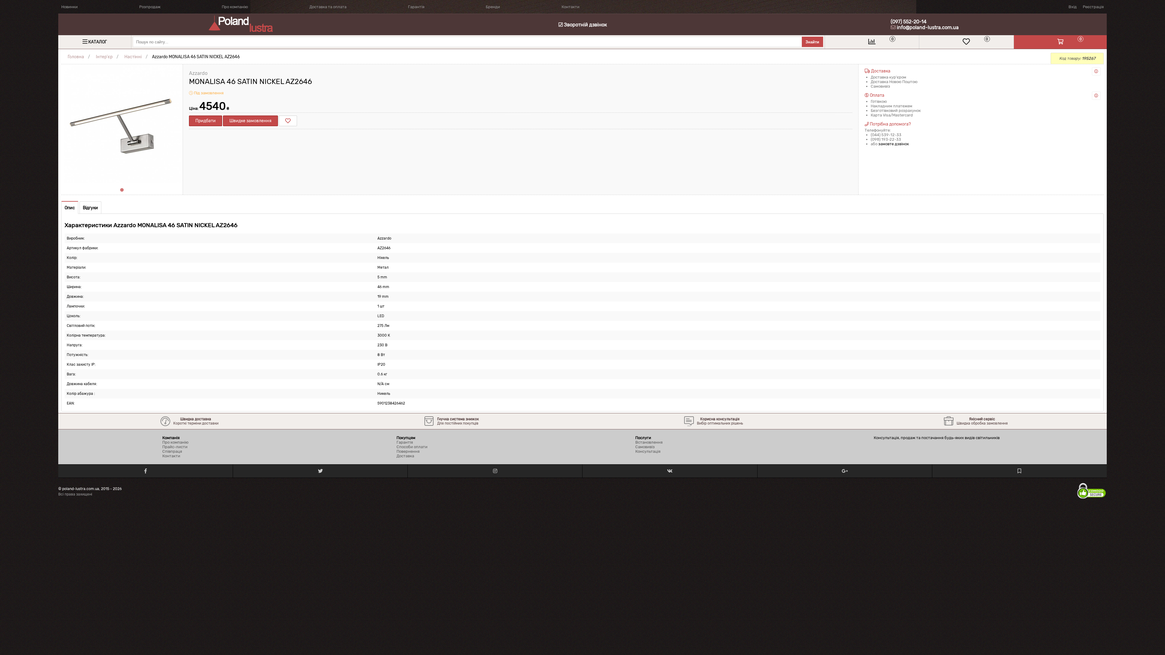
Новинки (69, 7)
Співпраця (172, 451)
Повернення (408, 451)
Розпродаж (149, 7)
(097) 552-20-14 (909, 22)
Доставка (405, 456)
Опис (70, 207)
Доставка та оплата (327, 7)
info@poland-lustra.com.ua (928, 27)
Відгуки (90, 207)
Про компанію (235, 7)
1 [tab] (122, 190)
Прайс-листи (174, 447)
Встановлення (649, 442)
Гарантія (416, 7)
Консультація (647, 451)
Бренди (493, 7)
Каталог (97, 42)
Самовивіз (645, 447)
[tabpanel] (122, 125)
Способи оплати (412, 447)
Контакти (570, 7)
